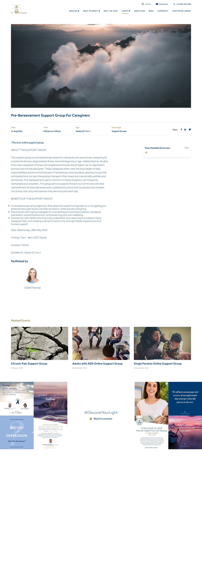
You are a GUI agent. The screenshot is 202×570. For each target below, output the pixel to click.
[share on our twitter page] (190, 129)
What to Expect (90, 11)
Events (125, 11)
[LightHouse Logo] (16, 8)
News (151, 11)
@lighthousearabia (102, 418)
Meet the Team (111, 11)
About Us (138, 11)
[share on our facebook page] (181, 129)
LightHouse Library (181, 11)
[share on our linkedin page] (185, 129)
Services (73, 11)
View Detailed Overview (157, 148)
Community (162, 11)
